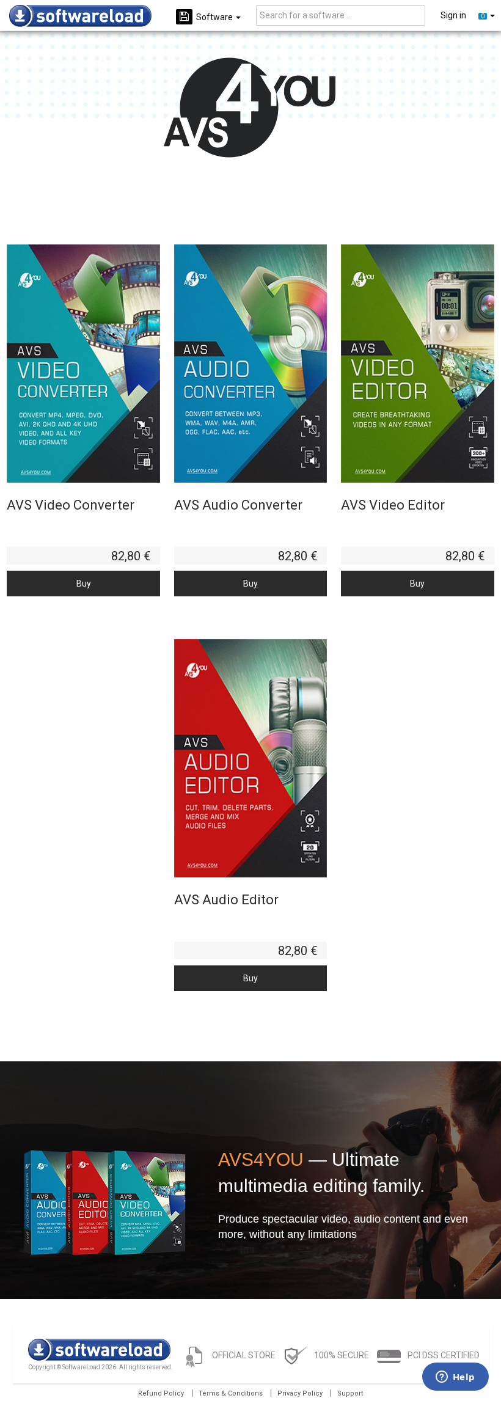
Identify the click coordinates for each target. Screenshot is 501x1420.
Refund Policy (161, 1393)
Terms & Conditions (231, 1393)
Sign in (453, 15)
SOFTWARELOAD (80, 16)
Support (350, 1393)
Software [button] (215, 17)
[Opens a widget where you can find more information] (455, 1378)
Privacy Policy (300, 1393)
